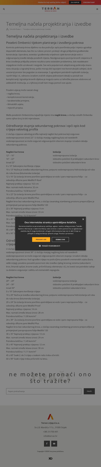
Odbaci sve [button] (60, 239)
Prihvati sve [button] (41, 239)
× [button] (83, 219)
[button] (50, 245)
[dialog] (50, 233)
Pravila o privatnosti (66, 233)
